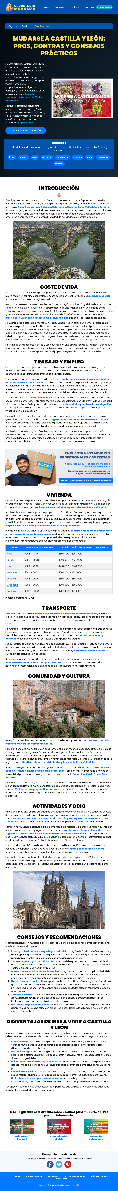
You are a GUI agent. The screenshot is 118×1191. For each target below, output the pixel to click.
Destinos (75, 7)
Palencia (46, 157)
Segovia (77, 157)
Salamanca (62, 157)
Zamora (59, 163)
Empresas (88, 7)
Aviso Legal (52, 1176)
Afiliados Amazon (34, 1176)
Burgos (23, 157)
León (34, 157)
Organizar (59, 7)
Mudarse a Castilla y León (26, 130)
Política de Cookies (99, 1176)
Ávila (12, 157)
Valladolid (103, 157)
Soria (90, 157)
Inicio (47, 7)
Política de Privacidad (74, 1176)
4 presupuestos (104, 7)
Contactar (61, 1179)
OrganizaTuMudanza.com (60, 1185)
